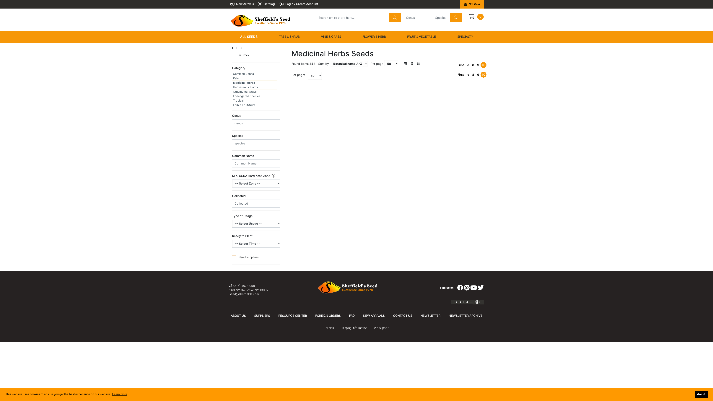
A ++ (469, 302)
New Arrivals (374, 315)
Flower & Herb (374, 36)
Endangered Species (246, 96)
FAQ (352, 315)
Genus (236, 116)
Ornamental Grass (245, 91)
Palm (236, 78)
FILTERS (237, 48)
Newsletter (430, 315)
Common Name (243, 156)
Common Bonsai (244, 74)
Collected (239, 196)
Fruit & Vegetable (421, 36)
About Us (238, 315)
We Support (381, 328)
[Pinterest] (467, 287)
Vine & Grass (331, 36)
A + (462, 302)
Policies (329, 328)
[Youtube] (473, 287)
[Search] (395, 17)
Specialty (465, 36)
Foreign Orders (328, 315)
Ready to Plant (242, 236)
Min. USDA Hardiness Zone (251, 176)
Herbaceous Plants (245, 87)
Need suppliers (249, 257)
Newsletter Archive (465, 315)
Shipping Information (354, 328)
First (461, 65)
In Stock (244, 55)
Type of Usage (242, 216)
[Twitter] (481, 287)
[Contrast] (478, 302)
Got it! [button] (701, 394)
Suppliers (262, 315)
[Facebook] (460, 287)
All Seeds (249, 37)
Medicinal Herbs (244, 82)
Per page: (298, 75)
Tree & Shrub (289, 36)
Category (238, 68)
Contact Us (402, 315)
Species (237, 136)
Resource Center (292, 315)
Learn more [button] (119, 394)
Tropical (238, 100)
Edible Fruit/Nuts (244, 105)
